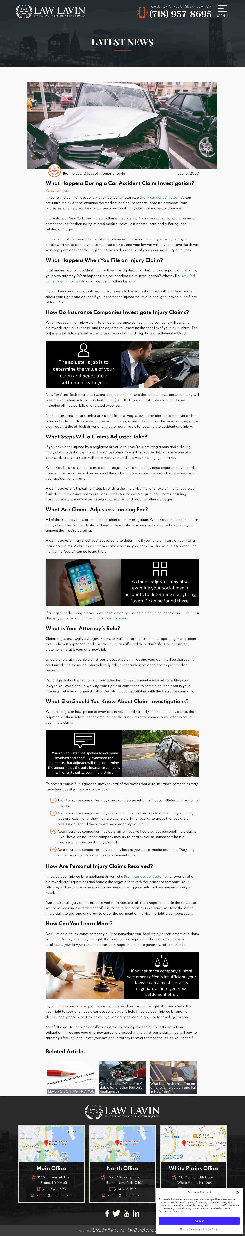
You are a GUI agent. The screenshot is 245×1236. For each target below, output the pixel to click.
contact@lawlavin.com (54, 1195)
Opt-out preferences (191, 1229)
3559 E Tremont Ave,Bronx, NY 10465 (54, 1180)
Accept (199, 1220)
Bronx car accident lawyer (105, 618)
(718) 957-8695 (181, 14)
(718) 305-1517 (125, 1189)
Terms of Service (87, 1231)
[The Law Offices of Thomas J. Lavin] (50, 16)
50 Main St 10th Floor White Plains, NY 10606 (196, 1180)
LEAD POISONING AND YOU (71, 1091)
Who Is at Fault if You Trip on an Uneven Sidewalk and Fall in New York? (173, 1087)
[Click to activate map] (51, 1161)
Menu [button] (224, 11)
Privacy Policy (210, 1229)
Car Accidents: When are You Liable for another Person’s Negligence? (122, 1087)
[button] (238, 1192)
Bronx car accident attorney (162, 197)
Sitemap (116, 1231)
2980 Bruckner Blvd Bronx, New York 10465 (125, 1180)
